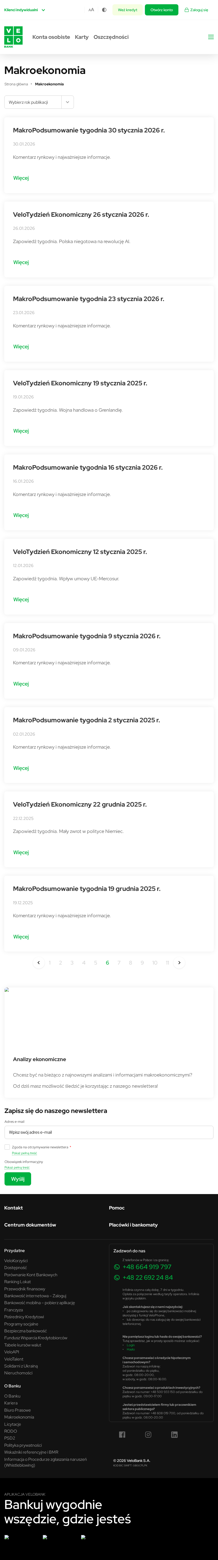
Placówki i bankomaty (133, 1225)
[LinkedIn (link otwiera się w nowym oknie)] (174, 1435)
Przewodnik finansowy (24, 1288)
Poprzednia (39, 963)
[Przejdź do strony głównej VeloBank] (13, 37)
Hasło (131, 1349)
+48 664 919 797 (147, 1267)
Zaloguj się (199, 9)
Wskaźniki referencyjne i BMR (31, 1452)
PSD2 (9, 1438)
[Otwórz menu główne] (211, 37)
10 (154, 962)
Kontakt (13, 1208)
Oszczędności (111, 37)
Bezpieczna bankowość (25, 1330)
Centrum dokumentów (30, 1225)
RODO (10, 1431)
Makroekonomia (19, 1417)
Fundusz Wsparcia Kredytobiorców (35, 1337)
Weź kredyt (127, 9)
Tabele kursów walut (22, 1345)
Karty (82, 37)
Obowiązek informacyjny (24, 1161)
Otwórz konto (161, 9)
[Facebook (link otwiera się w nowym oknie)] (122, 1435)
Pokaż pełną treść (24, 1153)
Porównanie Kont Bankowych (30, 1274)
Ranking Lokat (17, 1281)
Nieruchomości (18, 1372)
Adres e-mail (14, 1121)
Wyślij (17, 1178)
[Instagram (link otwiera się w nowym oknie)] (148, 1435)
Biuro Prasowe (17, 1410)
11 (167, 962)
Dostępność (15, 1267)
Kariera (11, 1402)
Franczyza (13, 1309)
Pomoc (117, 1208)
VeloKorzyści (16, 1260)
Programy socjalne (21, 1324)
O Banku (12, 1396)
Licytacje (12, 1424)
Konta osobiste (51, 37)
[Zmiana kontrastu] (104, 10)
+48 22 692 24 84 (148, 1277)
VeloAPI (11, 1351)
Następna (179, 963)
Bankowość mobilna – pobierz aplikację (39, 1302)
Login (131, 1345)
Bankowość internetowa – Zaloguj (35, 1295)
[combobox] (39, 102)
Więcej (21, 177)
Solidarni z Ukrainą (21, 1366)
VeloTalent (13, 1359)
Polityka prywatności (23, 1445)
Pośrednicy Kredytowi (24, 1316)
